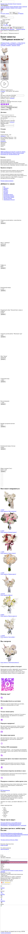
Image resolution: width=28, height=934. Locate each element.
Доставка (10, 3)
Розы (15, 825)
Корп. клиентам (23, 6)
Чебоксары (8, 836)
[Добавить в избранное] (10, 109)
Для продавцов (4, 5)
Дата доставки (4, 118)
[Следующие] (2, 474)
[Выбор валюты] (1, 11)
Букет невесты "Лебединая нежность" (10, 662)
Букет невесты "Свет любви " (8, 636)
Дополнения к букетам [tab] (9, 199)
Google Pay (19, 151)
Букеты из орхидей (11, 822)
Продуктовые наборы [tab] (8, 197)
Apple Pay (13, 151)
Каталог (3, 3)
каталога (12, 98)
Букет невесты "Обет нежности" (9, 510)
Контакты (3, 7)
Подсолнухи (4, 822)
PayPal (7, 153)
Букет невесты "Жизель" (7, 594)
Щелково (4, 27)
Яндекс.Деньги (12, 153)
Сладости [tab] (5, 190)
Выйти (21, 13)
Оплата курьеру (20, 153)
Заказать (3, 107)
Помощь (8, 7)
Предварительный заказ (11, 107)
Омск (6, 834)
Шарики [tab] (5, 189)
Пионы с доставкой (9, 825)
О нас (6, 3)
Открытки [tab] (5, 188)
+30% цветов (8, 91)
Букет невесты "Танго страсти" (8, 552)
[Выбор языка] (2, 9)
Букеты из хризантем (9, 824)
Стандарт (3, 91)
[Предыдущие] (1, 474)
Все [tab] (4, 186)
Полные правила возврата (7, 180)
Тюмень (25, 834)
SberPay (23, 151)
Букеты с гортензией (21, 825)
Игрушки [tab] (5, 192)
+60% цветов (15, 91)
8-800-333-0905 (4, 845)
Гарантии (19, 3)
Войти (16, 13)
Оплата (14, 3)
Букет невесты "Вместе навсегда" (9, 615)
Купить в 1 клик (4, 109)
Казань (16, 833)
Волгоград (18, 836)
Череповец (20, 834)
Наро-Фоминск (4, 833)
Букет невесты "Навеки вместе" (8, 573)
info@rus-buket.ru (5, 849)
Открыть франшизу (14, 6)
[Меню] (10, 25)
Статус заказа (18, 7)
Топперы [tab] (5, 193)
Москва (16, 834)
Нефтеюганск (11, 833)
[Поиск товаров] (2, 25)
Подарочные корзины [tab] (8, 195)
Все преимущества (5, 790)
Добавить (3, 223)
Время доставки (4, 123)
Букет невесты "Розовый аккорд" (9, 531)
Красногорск (11, 834)
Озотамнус (3, 141)
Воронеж (13, 836)
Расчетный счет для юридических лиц (10, 154)
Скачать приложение (6, 932)
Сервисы (12, 7)
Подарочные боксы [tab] (8, 194)
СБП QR (3, 153)
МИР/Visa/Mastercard (6, 151)
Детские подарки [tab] (7, 198)
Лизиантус (3, 136)
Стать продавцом (5, 6)
